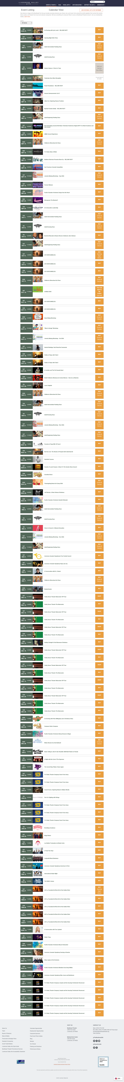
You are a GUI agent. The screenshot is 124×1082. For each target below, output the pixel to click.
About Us (4, 1028)
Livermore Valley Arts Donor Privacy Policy (62, 1064)
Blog (31, 1038)
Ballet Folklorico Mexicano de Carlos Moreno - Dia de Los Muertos (61, 378)
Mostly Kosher (48, 589)
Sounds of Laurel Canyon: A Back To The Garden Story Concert (60, 467)
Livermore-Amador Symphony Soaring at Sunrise (57, 952)
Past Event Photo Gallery (36, 1036)
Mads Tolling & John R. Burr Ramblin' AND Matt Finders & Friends (61, 751)
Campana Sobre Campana (51, 726)
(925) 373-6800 (103, 1029)
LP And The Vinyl (48, 850)
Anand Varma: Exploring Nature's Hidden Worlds (56, 789)
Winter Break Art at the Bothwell (52, 742)
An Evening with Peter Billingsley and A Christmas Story (58, 718)
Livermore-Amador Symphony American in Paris (57, 866)
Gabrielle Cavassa (49, 459)
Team (3, 1031)
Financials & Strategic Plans (9, 1038)
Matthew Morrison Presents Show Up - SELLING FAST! (58, 159)
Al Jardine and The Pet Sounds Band (53, 370)
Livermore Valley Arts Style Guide (10, 1046)
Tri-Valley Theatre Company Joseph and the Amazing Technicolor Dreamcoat (64, 983)
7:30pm (29, 101)
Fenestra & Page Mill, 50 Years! (52, 444)
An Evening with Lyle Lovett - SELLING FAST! (56, 30)
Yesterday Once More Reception (52, 78)
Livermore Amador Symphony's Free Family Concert (57, 556)
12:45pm (29, 596)
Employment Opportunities (36, 1031)
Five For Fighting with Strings (51, 797)
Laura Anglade (48, 385)
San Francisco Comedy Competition (53, 167)
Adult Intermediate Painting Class (53, 47)
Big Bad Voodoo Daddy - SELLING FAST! (54, 108)
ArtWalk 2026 (47, 291)
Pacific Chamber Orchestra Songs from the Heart (57, 192)
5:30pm (29, 207)
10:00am (29, 176)
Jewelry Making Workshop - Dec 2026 (54, 537)
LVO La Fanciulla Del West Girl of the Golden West (57, 890)
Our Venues (33, 1044)
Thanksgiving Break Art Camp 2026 (53, 483)
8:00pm (29, 38)
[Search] (104, 2)
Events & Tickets (51, 5)
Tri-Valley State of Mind (50, 152)
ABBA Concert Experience (51, 134)
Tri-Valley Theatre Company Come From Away (56, 774)
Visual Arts (66, 5)
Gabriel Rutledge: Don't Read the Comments (55, 347)
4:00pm (29, 93)
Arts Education (76, 5)
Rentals (32, 1041)
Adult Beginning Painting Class (52, 117)
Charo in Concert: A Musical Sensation (54, 528)
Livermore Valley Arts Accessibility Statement (13, 1051)
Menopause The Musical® (51, 200)
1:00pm (29, 782)
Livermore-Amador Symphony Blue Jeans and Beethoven (59, 975)
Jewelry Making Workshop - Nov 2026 (54, 425)
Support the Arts (89, 5)
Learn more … (27, 16)
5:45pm (29, 612)
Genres (22, 20)
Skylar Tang (47, 937)
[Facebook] (94, 1041)
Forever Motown (48, 185)
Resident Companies (7, 1041)
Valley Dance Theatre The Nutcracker (54, 604)
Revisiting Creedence (49, 828)
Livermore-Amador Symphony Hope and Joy (55, 563)
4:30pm (29, 57)
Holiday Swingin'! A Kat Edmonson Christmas (55, 642)
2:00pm (29, 78)
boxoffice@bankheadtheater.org (101, 1031)
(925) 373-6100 (100, 1028)
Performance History (35, 1049)
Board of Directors (6, 1033)
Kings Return (47, 835)
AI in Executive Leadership (51, 207)
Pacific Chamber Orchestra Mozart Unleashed (56, 944)
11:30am (29, 152)
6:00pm (29, 46)
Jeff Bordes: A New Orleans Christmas (54, 492)
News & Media (5, 1036)
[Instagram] (97, 1041)
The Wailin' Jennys (49, 881)
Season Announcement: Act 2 (52, 93)
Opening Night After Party (51, 38)
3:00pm (29, 134)
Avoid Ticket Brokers (7, 1043)
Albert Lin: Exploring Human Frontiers (54, 101)
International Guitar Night (50, 873)
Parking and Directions (35, 1046)
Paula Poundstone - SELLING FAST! (53, 85)
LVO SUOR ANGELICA (50, 255)
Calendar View (56, 9)
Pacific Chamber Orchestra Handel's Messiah (56, 500)
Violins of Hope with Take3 (51, 355)
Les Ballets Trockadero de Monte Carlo (54, 843)
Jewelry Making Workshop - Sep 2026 (54, 176)
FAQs (59, 5)
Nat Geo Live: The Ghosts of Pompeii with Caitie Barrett (58, 451)
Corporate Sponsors (35, 1033)
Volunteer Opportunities (36, 1028)
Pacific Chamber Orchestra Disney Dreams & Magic (57, 734)
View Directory (96, 1033)
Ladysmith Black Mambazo (51, 858)
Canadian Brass (48, 474)
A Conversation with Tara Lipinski (53, 929)
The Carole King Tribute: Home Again (54, 767)
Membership (100, 5)
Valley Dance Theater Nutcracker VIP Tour (55, 596)
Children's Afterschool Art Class (52, 143)
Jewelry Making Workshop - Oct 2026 (54, 338)
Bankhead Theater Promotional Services (12, 1049)
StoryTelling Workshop (50, 318)
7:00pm (29, 444)
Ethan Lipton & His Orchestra (51, 960)
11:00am (29, 117)
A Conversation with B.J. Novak (52, 571)
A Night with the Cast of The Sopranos (54, 759)
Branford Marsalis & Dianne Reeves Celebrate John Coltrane (60, 236)
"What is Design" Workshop (51, 328)
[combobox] (96, 2)
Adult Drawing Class (49, 57)
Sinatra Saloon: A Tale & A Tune (52, 68)
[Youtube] (99, 1041)
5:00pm (29, 30)
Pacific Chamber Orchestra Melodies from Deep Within (58, 967)
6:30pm (29, 318)
